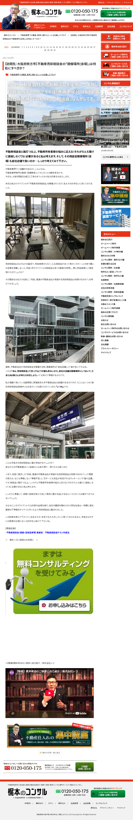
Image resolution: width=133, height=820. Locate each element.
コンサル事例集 (107, 316)
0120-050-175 (84, 11)
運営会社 (101, 2)
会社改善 (111, 26)
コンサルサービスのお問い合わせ (114, 332)
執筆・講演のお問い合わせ (112, 336)
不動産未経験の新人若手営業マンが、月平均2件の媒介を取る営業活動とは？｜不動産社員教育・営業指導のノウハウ (115, 145)
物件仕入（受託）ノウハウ (111, 271)
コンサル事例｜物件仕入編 (112, 275)
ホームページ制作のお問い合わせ (115, 328)
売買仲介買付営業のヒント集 (119, 37)
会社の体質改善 (107, 288)
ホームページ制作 (108, 243)
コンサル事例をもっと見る (113, 157)
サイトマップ (128, 2)
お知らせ (104, 320)
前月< (6, 47)
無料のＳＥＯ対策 (108, 255)
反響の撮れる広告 (108, 263)
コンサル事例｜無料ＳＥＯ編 (112, 259)
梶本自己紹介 (107, 239)
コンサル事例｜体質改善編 (112, 292)
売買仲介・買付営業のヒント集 (113, 300)
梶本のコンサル (10, 35)
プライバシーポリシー (114, 2)
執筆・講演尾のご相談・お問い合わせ (119, 74)
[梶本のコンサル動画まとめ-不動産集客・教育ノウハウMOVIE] (115, 182)
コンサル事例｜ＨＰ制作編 (112, 251)
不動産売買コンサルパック (112, 296)
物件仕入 (87, 26)
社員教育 (99, 26)
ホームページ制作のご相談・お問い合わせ (119, 55)
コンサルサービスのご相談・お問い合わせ (119, 64)
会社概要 (105, 344)
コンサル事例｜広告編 (110, 267)
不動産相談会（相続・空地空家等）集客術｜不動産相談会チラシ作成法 (37, 532)
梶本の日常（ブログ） (109, 312)
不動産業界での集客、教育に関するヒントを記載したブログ (43, 35)
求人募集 (105, 340)
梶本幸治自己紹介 (119, 46)
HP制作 (53, 26)
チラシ (75, 26)
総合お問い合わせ (108, 324)
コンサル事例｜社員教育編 (112, 283)
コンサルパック (125, 26)
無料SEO (65, 26)
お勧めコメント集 (108, 304)
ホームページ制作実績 (110, 247)
